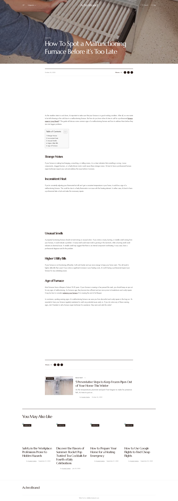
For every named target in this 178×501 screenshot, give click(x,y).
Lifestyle (48, 38)
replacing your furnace (70, 293)
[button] (23, 5)
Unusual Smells (52, 141)
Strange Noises (52, 136)
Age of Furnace (52, 146)
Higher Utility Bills (53, 143)
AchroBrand (89, 5)
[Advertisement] (89, 96)
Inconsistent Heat (53, 138)
